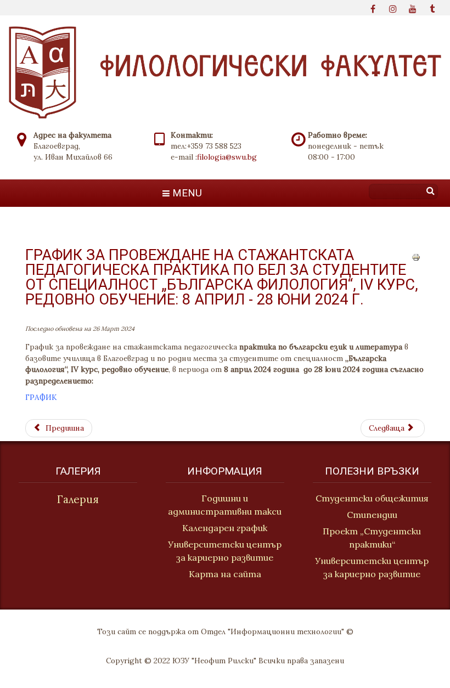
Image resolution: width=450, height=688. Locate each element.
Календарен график (224, 527)
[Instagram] (393, 7)
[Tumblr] (432, 7)
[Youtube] (412, 7)
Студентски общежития (372, 498)
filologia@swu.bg (227, 157)
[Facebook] (373, 7)
